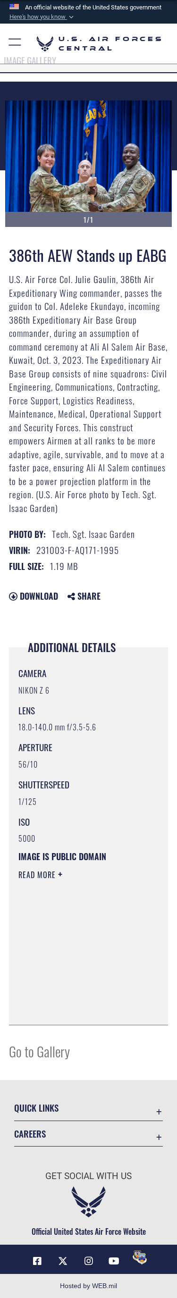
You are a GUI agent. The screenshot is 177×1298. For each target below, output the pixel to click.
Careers (30, 1133)
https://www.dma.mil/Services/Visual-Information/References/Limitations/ (75, 994)
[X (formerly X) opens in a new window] (63, 1261)
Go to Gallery (39, 1051)
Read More (38, 874)
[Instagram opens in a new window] (89, 1261)
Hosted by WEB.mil (88, 1286)
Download (37, 596)
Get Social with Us (88, 1176)
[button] (42, 17)
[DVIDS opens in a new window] (140, 1257)
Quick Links (36, 1107)
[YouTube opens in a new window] (114, 1261)
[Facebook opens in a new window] (37, 1261)
